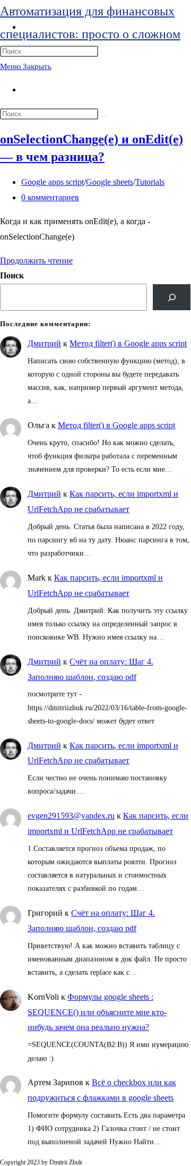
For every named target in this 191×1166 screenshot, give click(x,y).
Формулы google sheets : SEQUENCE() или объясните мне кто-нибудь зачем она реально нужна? (97, 1012)
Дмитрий (44, 343)
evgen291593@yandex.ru (71, 815)
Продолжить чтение (36, 260)
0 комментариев (50, 197)
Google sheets (109, 181)
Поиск (12, 275)
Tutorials (149, 181)
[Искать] (104, 116)
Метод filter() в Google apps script (128, 343)
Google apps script (52, 181)
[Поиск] (171, 297)
